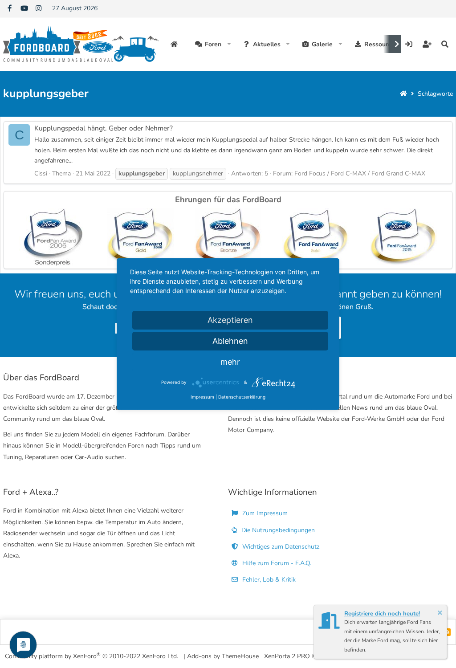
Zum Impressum (264, 513)
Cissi (40, 173)
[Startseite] (403, 93)
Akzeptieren (230, 320)
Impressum (202, 396)
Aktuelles (267, 44)
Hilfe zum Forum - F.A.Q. (275, 563)
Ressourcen (381, 44)
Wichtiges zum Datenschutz (279, 546)
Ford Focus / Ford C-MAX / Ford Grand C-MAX (359, 173)
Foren (213, 44)
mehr (230, 362)
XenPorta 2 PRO (287, 656)
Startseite (175, 44)
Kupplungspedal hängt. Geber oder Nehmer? (103, 128)
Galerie (322, 44)
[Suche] (445, 44)
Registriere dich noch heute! (382, 614)
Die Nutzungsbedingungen (277, 530)
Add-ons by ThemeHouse (223, 656)
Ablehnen (230, 341)
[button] (229, 44)
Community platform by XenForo (91, 655)
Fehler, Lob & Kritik (268, 579)
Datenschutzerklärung (241, 396)
